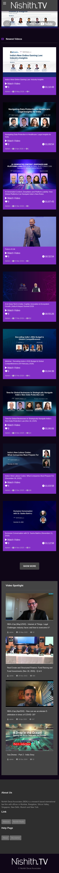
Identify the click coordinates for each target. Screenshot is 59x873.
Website (6, 822)
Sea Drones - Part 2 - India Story (20, 755)
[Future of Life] (29, 231)
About (5, 838)
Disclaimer (15, 838)
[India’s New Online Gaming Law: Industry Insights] (29, 62)
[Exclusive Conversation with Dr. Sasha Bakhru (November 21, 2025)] (29, 516)
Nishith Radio (18, 822)
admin (11, 632)
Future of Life (10, 249)
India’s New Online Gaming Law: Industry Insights (24, 80)
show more (29, 566)
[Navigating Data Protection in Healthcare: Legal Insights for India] (29, 117)
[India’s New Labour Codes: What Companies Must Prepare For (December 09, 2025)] (29, 458)
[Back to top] (49, 855)
